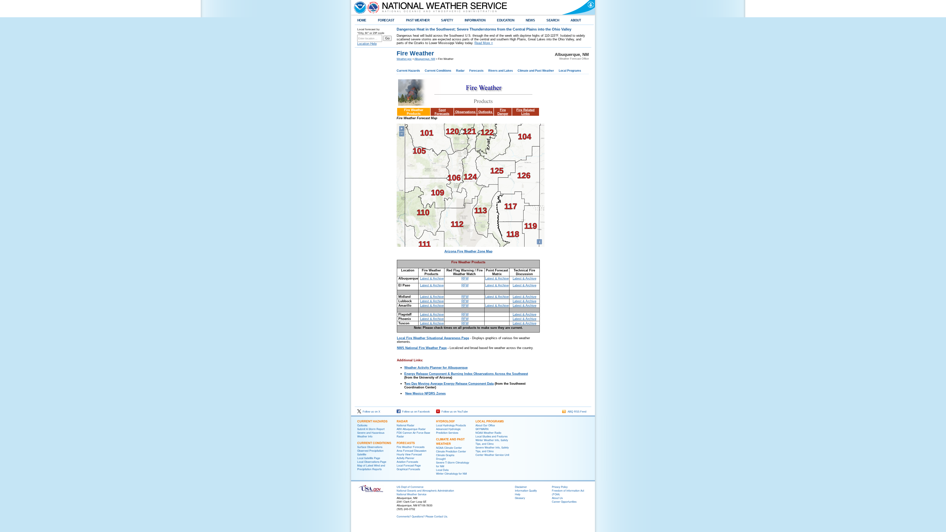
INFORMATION (475, 20)
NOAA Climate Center (449, 447)
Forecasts (476, 70)
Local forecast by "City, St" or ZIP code (370, 31)
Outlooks (485, 112)
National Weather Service (411, 494)
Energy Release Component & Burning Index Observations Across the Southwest (466, 374)
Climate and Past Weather (536, 70)
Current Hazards (408, 70)
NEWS (530, 20)
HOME (361, 20)
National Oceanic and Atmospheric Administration (425, 490)
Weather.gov (404, 58)
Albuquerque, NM (424, 58)
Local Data (442, 470)
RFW (465, 278)
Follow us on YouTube (454, 411)
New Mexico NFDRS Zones (425, 393)
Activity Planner (405, 458)
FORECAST (386, 20)
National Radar (405, 425)
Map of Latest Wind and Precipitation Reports (371, 467)
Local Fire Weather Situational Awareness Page (433, 338)
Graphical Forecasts (408, 469)
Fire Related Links (525, 112)
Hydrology (445, 421)
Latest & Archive (432, 278)
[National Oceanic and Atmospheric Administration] (359, 7)
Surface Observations (369, 447)
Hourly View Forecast (409, 454)
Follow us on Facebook (415, 411)
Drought (441, 459)
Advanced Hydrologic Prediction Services (448, 430)
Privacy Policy (560, 487)
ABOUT (576, 20)
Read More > (483, 43)
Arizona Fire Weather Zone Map (468, 251)
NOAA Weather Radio (488, 432)
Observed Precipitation (370, 450)
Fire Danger (502, 112)
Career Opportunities (564, 501)
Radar (460, 70)
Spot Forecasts (442, 112)
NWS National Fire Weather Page (422, 348)
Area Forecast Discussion (411, 450)
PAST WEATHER (418, 20)
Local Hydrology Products (451, 425)
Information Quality (526, 490)
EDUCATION (505, 20)
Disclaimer (521, 487)
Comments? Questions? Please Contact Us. (422, 516)
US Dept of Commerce (410, 487)
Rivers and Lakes (500, 70)
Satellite (361, 454)
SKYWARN (482, 429)
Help (517, 494)
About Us (557, 498)
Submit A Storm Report (371, 429)
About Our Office (485, 425)
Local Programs (570, 70)
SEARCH (552, 20)
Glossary (520, 498)
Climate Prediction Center (451, 451)
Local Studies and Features (491, 436)
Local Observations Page (371, 462)
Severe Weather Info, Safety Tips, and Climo (492, 449)
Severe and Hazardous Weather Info (370, 434)
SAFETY (447, 20)
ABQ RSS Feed (576, 411)
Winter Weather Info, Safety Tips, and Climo (491, 442)
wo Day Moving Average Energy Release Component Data (450, 383)
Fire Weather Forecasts (410, 447)
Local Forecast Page (409, 465)
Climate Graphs (445, 455)
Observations (465, 112)
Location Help (367, 44)
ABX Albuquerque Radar (411, 429)
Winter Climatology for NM (451, 473)
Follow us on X (370, 411)
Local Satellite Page (368, 458)
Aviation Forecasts (407, 462)
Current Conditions (438, 70)
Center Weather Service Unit (492, 455)
